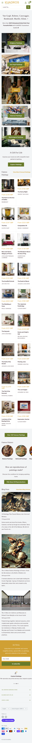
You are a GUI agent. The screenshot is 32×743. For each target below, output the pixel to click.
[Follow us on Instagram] (6, 717)
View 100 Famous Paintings (16, 435)
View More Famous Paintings (21, 172)
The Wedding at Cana (6, 305)
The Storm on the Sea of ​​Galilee (8, 198)
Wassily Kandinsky (23, 228)
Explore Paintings (16, 164)
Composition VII (22, 225)
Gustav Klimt (5, 228)
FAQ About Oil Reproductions (16, 482)
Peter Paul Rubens (7, 395)
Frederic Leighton (23, 364)
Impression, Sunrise (23, 419)
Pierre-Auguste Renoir (6, 424)
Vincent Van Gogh (23, 194)
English (4, 708)
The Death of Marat (23, 281)
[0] (29, 3)
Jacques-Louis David (24, 283)
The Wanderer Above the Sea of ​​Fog (24, 252)
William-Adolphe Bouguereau (22, 337)
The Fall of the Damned (6, 392)
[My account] (26, 3)
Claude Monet (22, 308)
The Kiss (4, 225)
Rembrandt (5, 202)
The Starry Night (22, 192)
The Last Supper (22, 389)
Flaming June (22, 362)
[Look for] (28, 7)
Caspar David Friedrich (21, 256)
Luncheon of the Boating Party (6, 420)
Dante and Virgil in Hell (23, 333)
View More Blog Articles (23, 489)
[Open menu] (2, 2)
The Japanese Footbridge (22, 305)
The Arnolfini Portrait (8, 281)
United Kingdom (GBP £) (18, 708)
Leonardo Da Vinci (23, 392)
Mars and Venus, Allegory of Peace (7, 252)
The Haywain (5, 331)
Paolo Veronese (6, 308)
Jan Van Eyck (5, 283)
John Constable (6, 333)
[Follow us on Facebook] (3, 717)
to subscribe (16, 664)
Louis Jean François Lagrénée (8, 256)
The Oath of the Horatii (6, 362)
